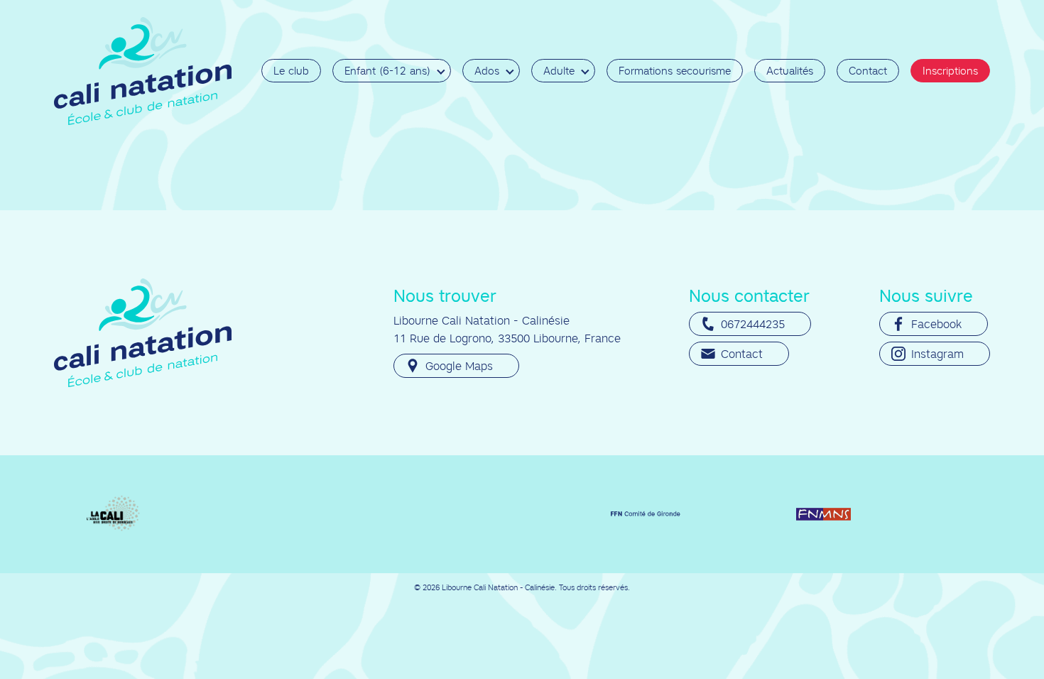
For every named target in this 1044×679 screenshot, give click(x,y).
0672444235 (753, 324)
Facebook (936, 324)
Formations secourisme (675, 70)
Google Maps (459, 366)
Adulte (559, 70)
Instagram (937, 354)
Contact (868, 70)
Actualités (789, 70)
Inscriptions (950, 70)
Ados (486, 70)
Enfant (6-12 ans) (387, 70)
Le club (291, 70)
